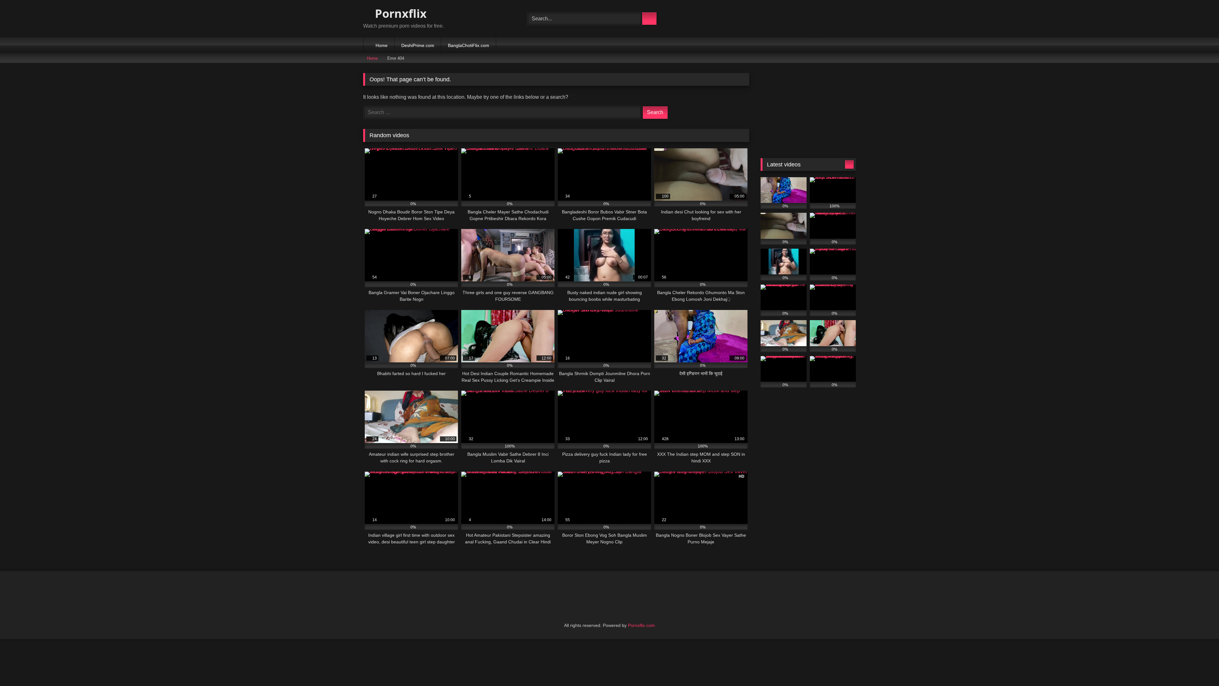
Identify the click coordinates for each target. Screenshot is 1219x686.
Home (382, 45)
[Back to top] (1200, 667)
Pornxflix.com (641, 625)
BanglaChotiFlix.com (468, 45)
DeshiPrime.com (417, 45)
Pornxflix (399, 13)
